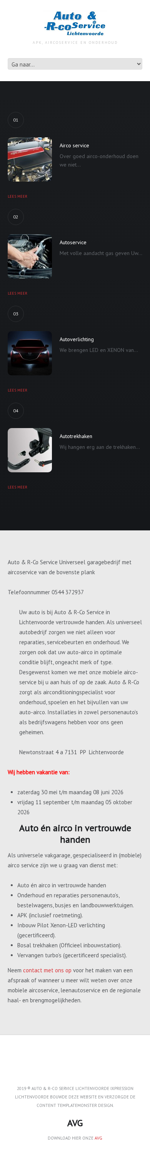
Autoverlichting (77, 339)
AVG (98, 1138)
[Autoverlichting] (30, 353)
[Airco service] (30, 159)
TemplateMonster (77, 1105)
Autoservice (73, 242)
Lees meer (17, 196)
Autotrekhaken (76, 436)
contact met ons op (47, 970)
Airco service (74, 145)
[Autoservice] (30, 256)
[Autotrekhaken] (30, 450)
